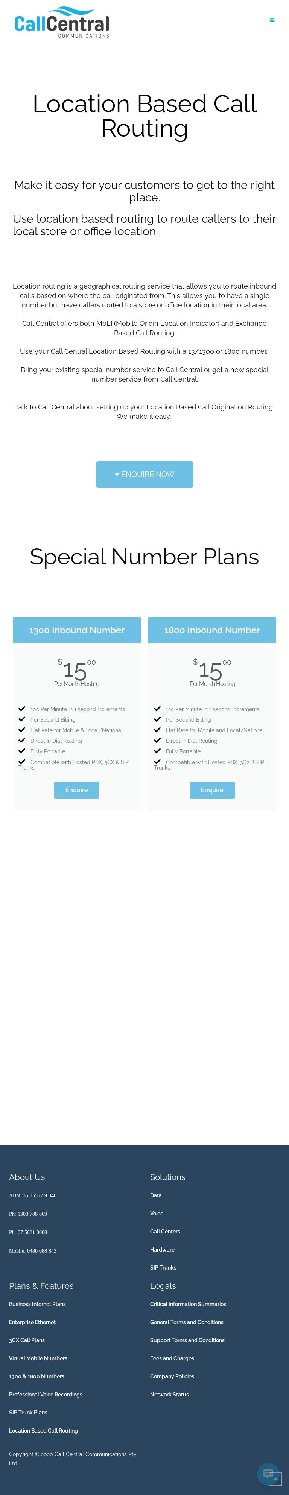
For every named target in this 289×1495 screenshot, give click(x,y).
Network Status (169, 1395)
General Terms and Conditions (187, 1322)
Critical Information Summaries (188, 1304)
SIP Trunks (163, 1268)
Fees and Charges (172, 1358)
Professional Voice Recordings (45, 1395)
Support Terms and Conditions (187, 1340)
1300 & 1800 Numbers (36, 1376)
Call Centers (165, 1232)
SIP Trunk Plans (28, 1413)
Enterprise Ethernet (32, 1322)
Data (156, 1195)
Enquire (76, 790)
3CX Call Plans (27, 1340)
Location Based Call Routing (43, 1431)
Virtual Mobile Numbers (38, 1358)
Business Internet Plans (37, 1304)
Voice (156, 1214)
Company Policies (172, 1376)
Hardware (162, 1250)
